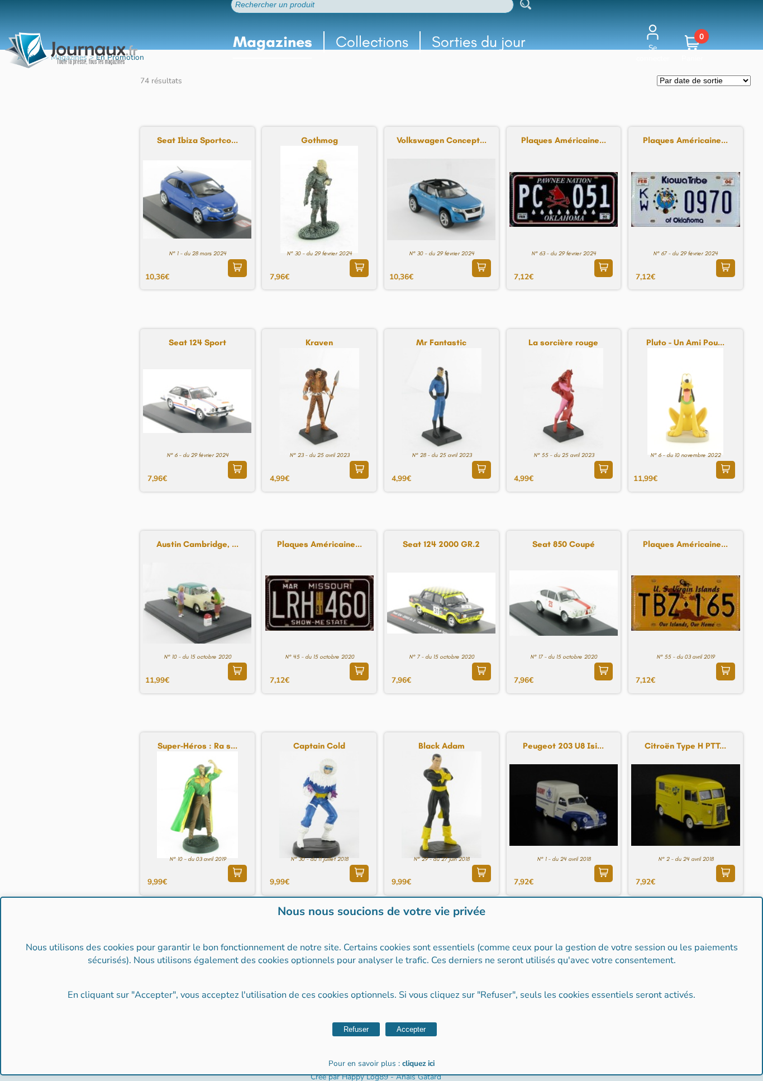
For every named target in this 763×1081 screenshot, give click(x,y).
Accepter (411, 1029)
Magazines (272, 41)
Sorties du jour (479, 41)
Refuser (356, 1029)
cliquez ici (418, 1063)
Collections (372, 41)
